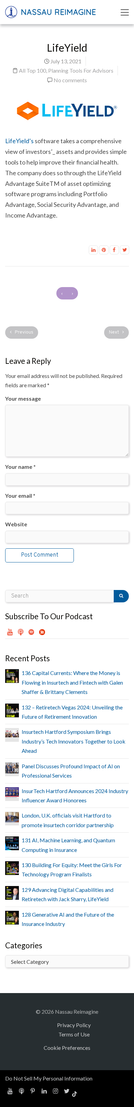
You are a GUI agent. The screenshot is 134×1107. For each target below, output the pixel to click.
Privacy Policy (74, 1025)
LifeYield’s (19, 141)
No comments (70, 80)
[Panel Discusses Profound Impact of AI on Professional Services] (12, 767)
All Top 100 (32, 70)
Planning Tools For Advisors (80, 70)
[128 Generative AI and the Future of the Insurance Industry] (12, 917)
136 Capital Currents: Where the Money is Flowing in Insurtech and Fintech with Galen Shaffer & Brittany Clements (72, 682)
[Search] (121, 596)
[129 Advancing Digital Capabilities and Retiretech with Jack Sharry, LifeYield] (12, 892)
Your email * (20, 495)
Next (114, 332)
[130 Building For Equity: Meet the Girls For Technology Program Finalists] (12, 867)
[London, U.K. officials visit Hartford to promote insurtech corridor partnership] (12, 816)
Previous (23, 332)
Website (16, 524)
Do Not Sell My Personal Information (48, 1078)
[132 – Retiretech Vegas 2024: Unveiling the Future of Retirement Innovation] (12, 709)
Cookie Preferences (67, 1047)
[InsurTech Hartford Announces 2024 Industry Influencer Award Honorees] (12, 792)
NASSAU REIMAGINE (57, 12)
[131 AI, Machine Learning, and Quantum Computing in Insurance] (12, 842)
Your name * (20, 466)
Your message (23, 398)
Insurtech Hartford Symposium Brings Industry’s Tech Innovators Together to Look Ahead (73, 741)
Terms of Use (74, 1034)
